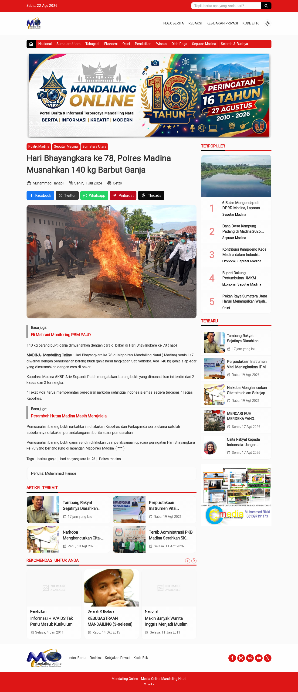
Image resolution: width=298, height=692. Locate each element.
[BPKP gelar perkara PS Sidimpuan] (111, 588)
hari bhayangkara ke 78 (77, 459)
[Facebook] (232, 658)
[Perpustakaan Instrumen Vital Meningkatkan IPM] (129, 509)
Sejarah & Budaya (234, 44)
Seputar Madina (204, 44)
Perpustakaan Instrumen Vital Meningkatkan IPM (165, 508)
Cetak (117, 183)
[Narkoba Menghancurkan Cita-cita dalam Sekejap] (43, 539)
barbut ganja (46, 459)
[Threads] (250, 658)
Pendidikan (143, 44)
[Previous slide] (187, 560)
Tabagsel (92, 44)
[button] (266, 5)
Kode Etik (251, 23)
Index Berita (173, 23)
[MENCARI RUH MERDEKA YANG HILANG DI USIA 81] (214, 420)
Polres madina (110, 459)
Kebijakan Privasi (222, 23)
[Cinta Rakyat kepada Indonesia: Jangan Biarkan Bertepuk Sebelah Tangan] (214, 446)
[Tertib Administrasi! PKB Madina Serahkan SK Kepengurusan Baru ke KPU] (129, 539)
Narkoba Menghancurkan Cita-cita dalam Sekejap (82, 538)
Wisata (161, 44)
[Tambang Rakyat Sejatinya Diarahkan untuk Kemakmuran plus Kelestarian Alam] (43, 509)
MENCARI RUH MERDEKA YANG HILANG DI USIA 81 (243, 418)
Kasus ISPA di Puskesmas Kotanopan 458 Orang (166, 624)
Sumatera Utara (69, 44)
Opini (126, 44)
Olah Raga (179, 44)
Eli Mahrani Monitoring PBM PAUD (61, 334)
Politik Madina (38, 147)
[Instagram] (241, 658)
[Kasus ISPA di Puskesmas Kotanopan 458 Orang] (169, 588)
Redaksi (195, 23)
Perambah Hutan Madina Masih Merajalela (69, 416)
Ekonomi (111, 44)
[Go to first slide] (193, 560)
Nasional (45, 44)
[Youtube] (259, 658)
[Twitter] (267, 658)
